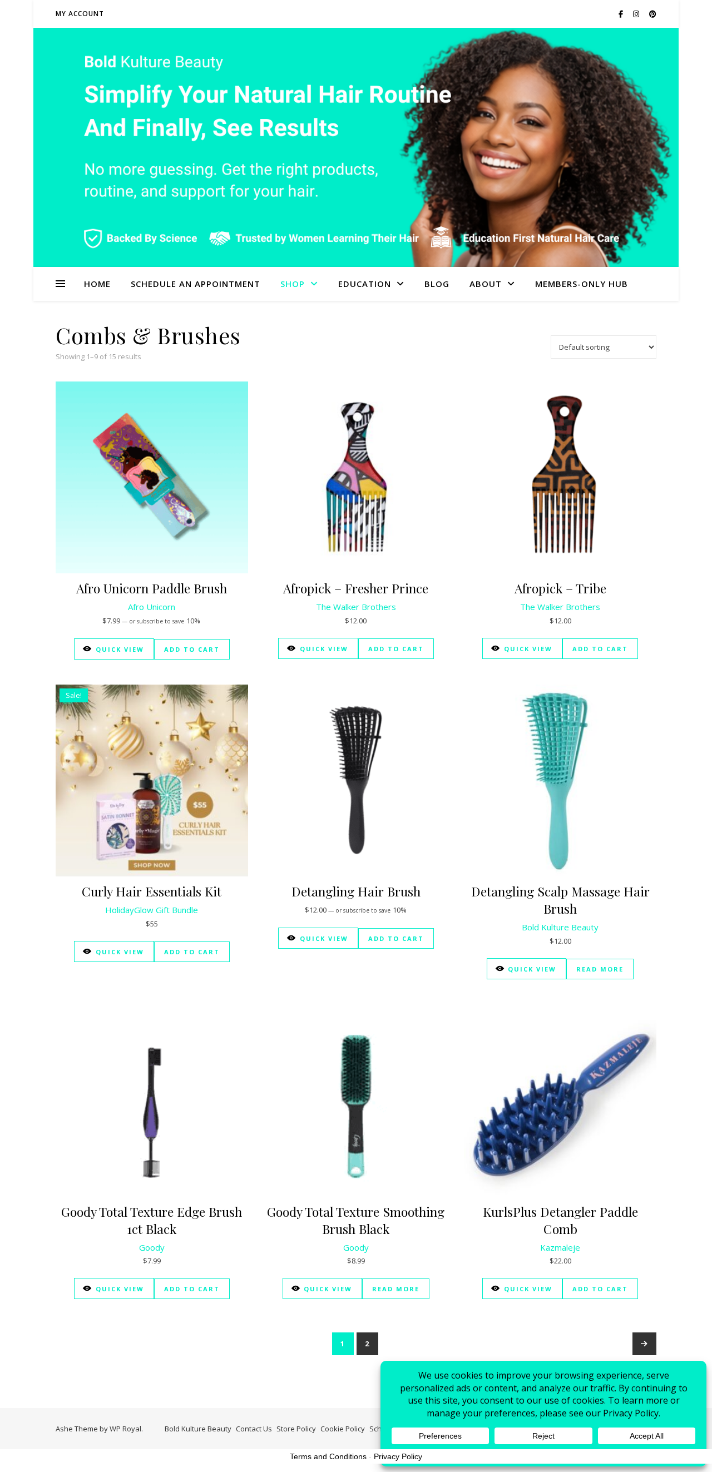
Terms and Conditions (328, 1456)
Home (97, 283)
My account (80, 13)
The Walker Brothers (356, 606)
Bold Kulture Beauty (560, 927)
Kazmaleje (560, 1247)
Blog (436, 283)
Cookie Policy (342, 1429)
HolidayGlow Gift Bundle (151, 909)
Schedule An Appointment (195, 283)
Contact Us (254, 1429)
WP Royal (125, 1429)
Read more (600, 969)
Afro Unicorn (151, 606)
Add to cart (192, 649)
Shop (292, 283)
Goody (152, 1247)
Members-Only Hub (581, 283)
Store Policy (296, 1429)
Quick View (120, 649)
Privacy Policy (398, 1456)
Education (364, 283)
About (485, 283)
